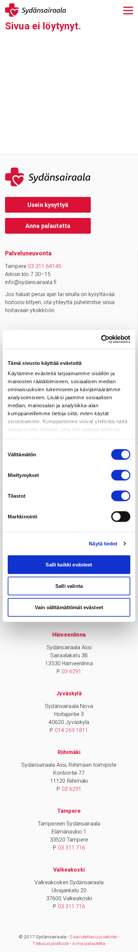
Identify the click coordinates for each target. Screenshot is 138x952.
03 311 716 (71, 848)
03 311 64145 (44, 266)
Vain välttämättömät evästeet (69, 607)
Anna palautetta (47, 225)
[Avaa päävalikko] (128, 9)
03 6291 (71, 671)
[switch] (120, 475)
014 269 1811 (71, 730)
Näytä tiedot (103, 543)
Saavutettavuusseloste (93, 936)
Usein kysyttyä (47, 204)
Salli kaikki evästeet (69, 564)
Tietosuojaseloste (50, 943)
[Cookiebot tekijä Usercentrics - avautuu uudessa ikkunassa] (101, 339)
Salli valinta (69, 585)
